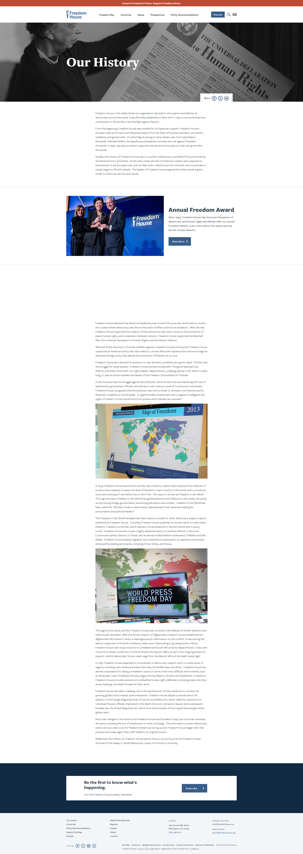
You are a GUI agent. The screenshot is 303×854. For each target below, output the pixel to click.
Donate (151, 475)
